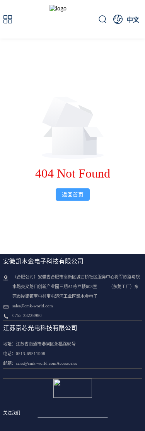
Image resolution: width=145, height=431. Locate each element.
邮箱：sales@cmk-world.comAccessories (40, 363)
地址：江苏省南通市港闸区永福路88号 (39, 344)
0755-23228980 (27, 315)
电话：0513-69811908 (24, 353)
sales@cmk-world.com (32, 306)
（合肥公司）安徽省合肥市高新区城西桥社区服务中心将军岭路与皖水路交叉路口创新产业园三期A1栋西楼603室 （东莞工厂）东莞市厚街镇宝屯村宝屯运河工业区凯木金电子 (76, 287)
